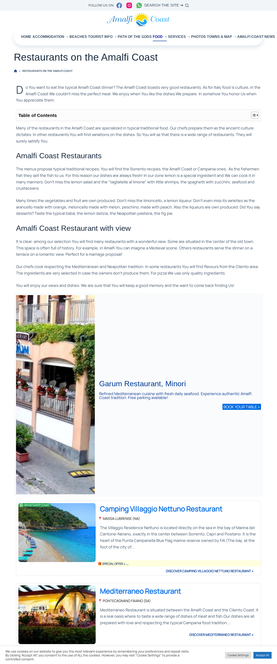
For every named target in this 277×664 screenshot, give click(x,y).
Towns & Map (219, 37)
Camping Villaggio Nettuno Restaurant (161, 509)
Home (26, 37)
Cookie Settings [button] (238, 655)
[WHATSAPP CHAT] (21, 505)
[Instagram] (129, 5)
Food (158, 37)
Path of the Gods (135, 37)
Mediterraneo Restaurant (140, 591)
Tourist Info (100, 37)
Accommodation (48, 37)
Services (177, 37)
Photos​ (198, 37)
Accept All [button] (262, 655)
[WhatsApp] (139, 5)
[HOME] (15, 71)
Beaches (78, 37)
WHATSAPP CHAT (37, 505)
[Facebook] (119, 5)
